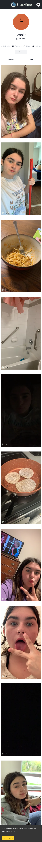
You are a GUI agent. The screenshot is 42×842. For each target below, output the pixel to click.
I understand (8, 838)
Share (21, 52)
